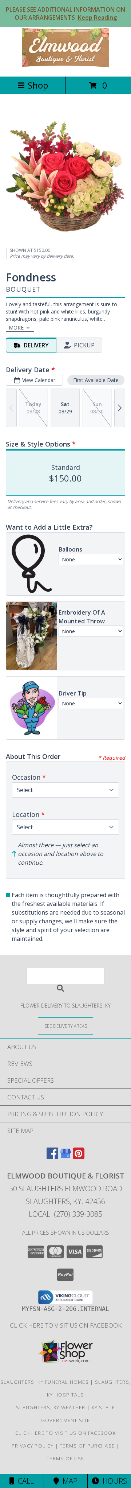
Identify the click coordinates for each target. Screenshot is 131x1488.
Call (24, 1481)
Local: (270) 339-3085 (65, 1214)
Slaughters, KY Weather (51, 1407)
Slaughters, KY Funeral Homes (44, 1382)
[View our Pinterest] (78, 1157)
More (16, 327)
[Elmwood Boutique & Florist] (65, 65)
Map (68, 1481)
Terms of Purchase (87, 1445)
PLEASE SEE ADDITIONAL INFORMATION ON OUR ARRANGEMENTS (65, 13)
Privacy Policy (32, 1445)
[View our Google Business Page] (65, 1157)
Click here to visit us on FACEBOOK (66, 1325)
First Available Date (96, 380)
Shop (38, 85)
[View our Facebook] (52, 1157)
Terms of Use (65, 1458)
